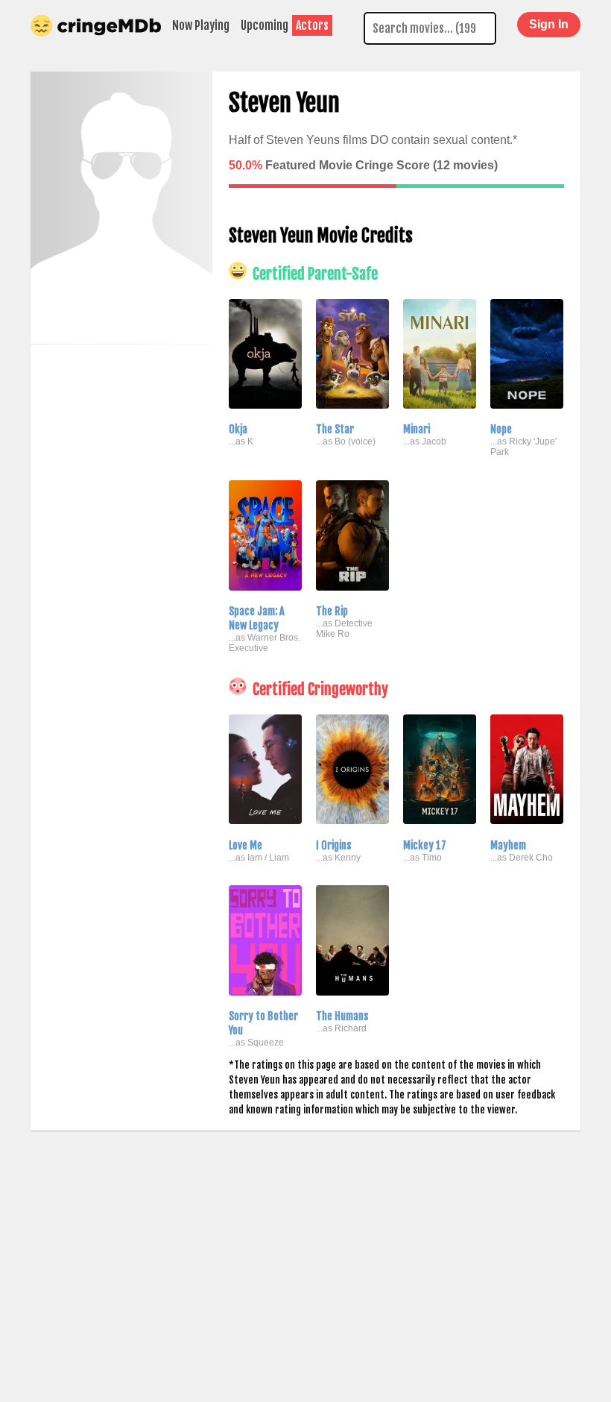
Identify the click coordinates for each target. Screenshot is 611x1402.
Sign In (549, 24)
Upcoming (264, 25)
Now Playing (200, 25)
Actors (312, 25)
